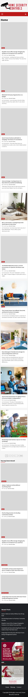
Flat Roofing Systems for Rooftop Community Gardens (13, 619)
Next (21, 455)
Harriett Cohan (12, 55)
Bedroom (4, 481)
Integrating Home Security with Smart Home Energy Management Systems (12, 633)
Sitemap (12, 687)
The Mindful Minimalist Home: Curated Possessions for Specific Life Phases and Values (13, 267)
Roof (3, 509)
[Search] (26, 14)
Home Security (5, 592)
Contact (19, 687)
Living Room (4, 565)
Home (3, 47)
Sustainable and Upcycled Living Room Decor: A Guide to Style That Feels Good (13, 628)
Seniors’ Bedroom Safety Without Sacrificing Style (12, 614)
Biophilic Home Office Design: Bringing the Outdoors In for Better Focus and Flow (12, 624)
